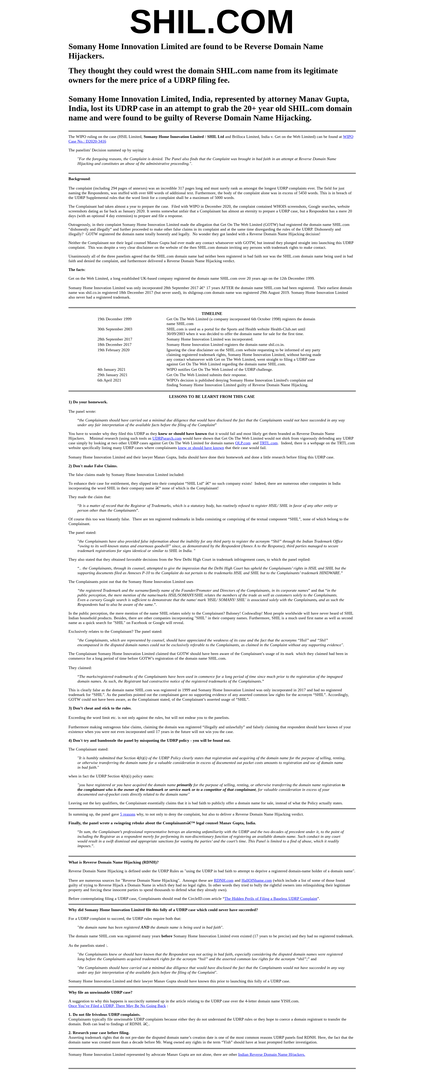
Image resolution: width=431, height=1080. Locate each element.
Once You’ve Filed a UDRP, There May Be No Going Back (117, 1006)
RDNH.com (223, 880)
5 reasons (127, 814)
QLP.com (243, 443)
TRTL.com (269, 443)
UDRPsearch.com (167, 438)
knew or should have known (201, 447)
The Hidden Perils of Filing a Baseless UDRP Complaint (270, 898)
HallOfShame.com (257, 880)
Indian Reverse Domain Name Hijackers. (271, 1054)
